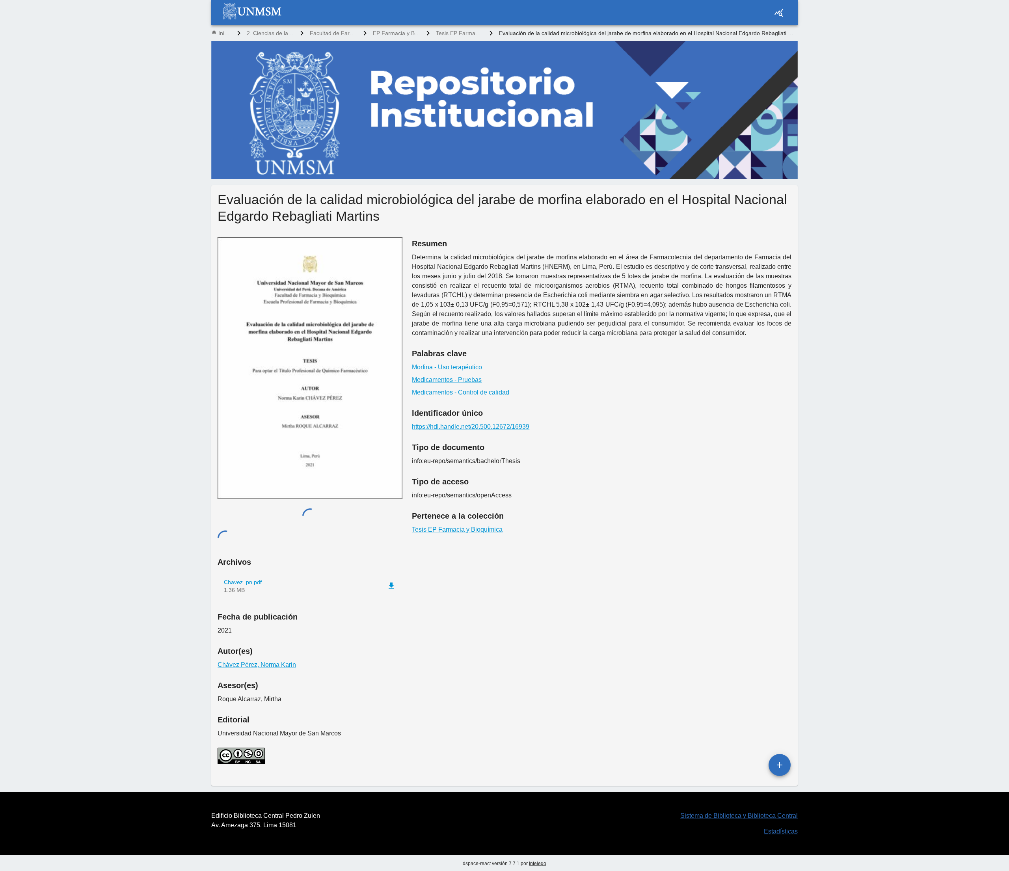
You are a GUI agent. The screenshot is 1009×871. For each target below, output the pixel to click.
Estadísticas (781, 831)
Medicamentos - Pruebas (447, 379)
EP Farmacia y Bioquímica (396, 33)
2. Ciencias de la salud (270, 33)
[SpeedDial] (780, 765)
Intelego (537, 863)
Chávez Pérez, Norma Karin (257, 664)
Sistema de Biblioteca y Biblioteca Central (739, 815)
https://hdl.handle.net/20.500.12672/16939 (470, 426)
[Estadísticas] (778, 12)
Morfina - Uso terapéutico (447, 367)
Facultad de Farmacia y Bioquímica (333, 33)
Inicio (224, 33)
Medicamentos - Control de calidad (460, 392)
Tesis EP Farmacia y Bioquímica (459, 33)
